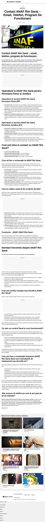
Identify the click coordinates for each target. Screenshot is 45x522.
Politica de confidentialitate (18, 494)
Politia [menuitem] (1, 518)
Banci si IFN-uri (12, 402)
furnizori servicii (25, 402)
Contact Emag (21, 403)
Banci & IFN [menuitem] (2, 507)
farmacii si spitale (33, 402)
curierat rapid (19, 402)
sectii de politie (12, 403)
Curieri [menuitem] (1, 509)
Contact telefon (5, 433)
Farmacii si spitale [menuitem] (3, 513)
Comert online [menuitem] (2, 504)
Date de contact (17, 497)
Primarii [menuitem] (1, 515)
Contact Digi (29, 403)
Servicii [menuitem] (1, 511)
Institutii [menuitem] (1, 520)
